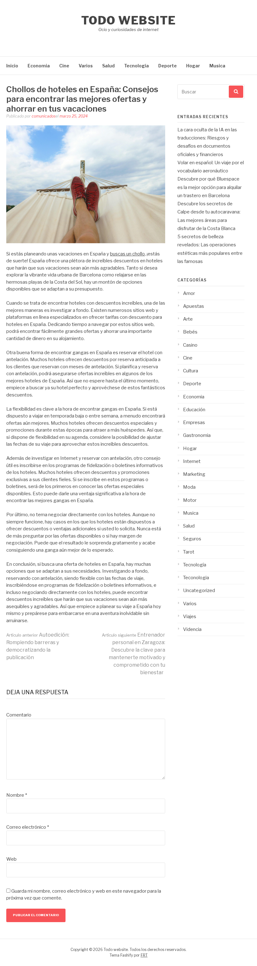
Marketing (194, 474)
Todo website (128, 20)
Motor (190, 500)
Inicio (12, 65)
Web (11, 859)
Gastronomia (197, 435)
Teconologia (196, 577)
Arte (188, 319)
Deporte (167, 65)
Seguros (192, 539)
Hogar (193, 65)
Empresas (194, 422)
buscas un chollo (127, 254)
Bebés (190, 332)
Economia (39, 65)
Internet (192, 461)
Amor (189, 293)
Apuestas (193, 306)
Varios (86, 65)
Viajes (189, 616)
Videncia (192, 629)
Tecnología (136, 65)
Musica (217, 65)
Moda (189, 487)
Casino (190, 345)
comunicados (43, 116)
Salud (108, 65)
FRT (144, 955)
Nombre (16, 795)
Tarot (188, 552)
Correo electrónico (27, 827)
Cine (64, 65)
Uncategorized (199, 590)
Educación (194, 409)
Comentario (18, 715)
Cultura (190, 371)
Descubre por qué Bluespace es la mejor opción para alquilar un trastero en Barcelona (209, 187)
